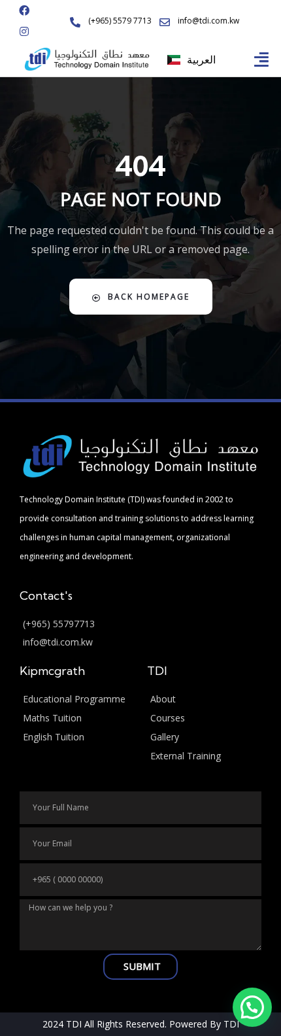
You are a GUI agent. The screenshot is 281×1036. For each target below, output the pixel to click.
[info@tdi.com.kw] (140, 642)
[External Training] (204, 756)
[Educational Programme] (77, 699)
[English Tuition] (77, 737)
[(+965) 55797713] (140, 624)
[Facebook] (24, 10)
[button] (262, 59)
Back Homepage (149, 296)
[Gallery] (204, 737)
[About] (204, 699)
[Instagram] (24, 31)
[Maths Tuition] (77, 718)
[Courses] (204, 718)
